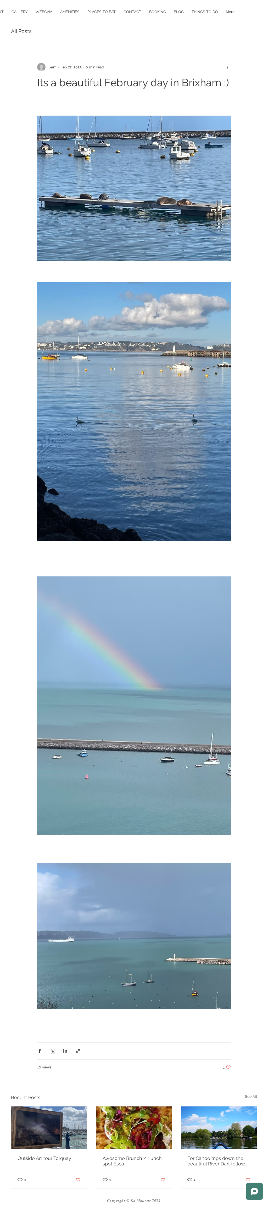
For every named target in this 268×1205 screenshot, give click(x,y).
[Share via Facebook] (39, 1051)
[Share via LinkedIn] (65, 1051)
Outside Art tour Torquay (44, 1158)
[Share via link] (78, 1051)
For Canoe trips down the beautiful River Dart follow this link (216, 1160)
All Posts (21, 31)
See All (251, 1096)
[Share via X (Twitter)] (52, 1051)
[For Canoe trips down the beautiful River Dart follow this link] (219, 1127)
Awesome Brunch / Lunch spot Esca (132, 1160)
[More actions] (228, 67)
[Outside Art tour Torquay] (49, 1127)
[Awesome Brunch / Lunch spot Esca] (134, 1127)
